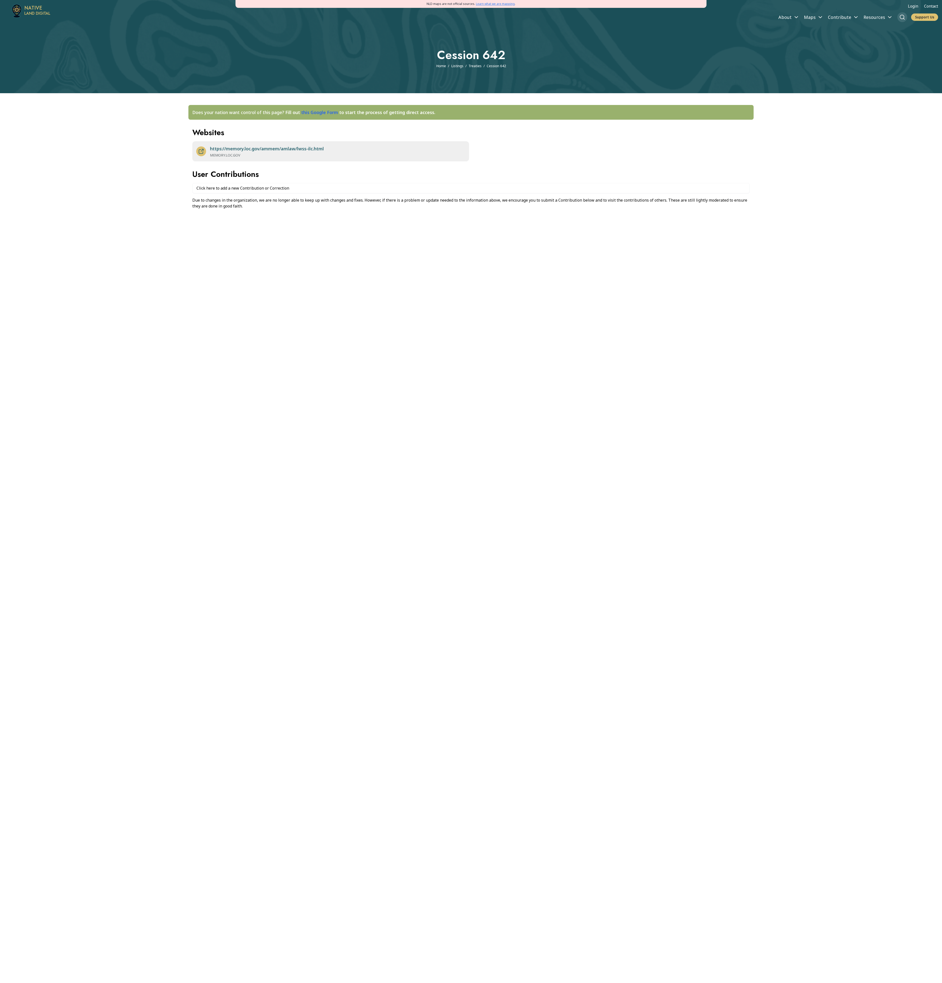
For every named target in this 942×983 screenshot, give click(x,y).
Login (913, 6)
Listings (457, 66)
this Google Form (319, 112)
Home (441, 66)
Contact (931, 6)
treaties (475, 66)
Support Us (924, 17)
